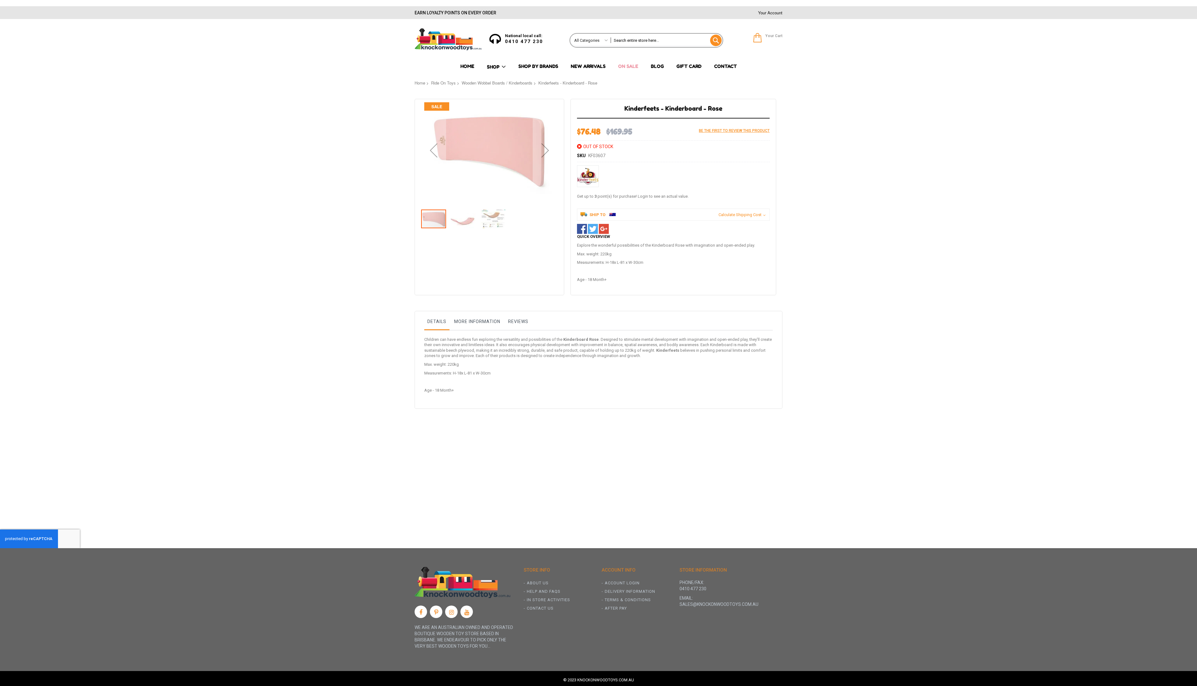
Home (420, 83)
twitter (593, 229)
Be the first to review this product (734, 130)
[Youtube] (466, 612)
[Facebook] (421, 612)
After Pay (616, 608)
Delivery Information (630, 591)
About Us (538, 583)
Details (436, 321)
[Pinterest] (436, 612)
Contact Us (540, 608)
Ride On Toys (443, 83)
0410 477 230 (524, 41)
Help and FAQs (543, 591)
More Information (477, 321)
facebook (582, 229)
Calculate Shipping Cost (740, 214)
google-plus (604, 229)
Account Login (622, 583)
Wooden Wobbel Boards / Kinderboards (497, 83)
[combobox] (667, 40)
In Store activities (548, 599)
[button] (433, 150)
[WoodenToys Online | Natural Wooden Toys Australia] (448, 39)
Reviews (518, 321)
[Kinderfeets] (588, 176)
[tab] (436, 323)
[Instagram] (451, 612)
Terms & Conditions (628, 599)
